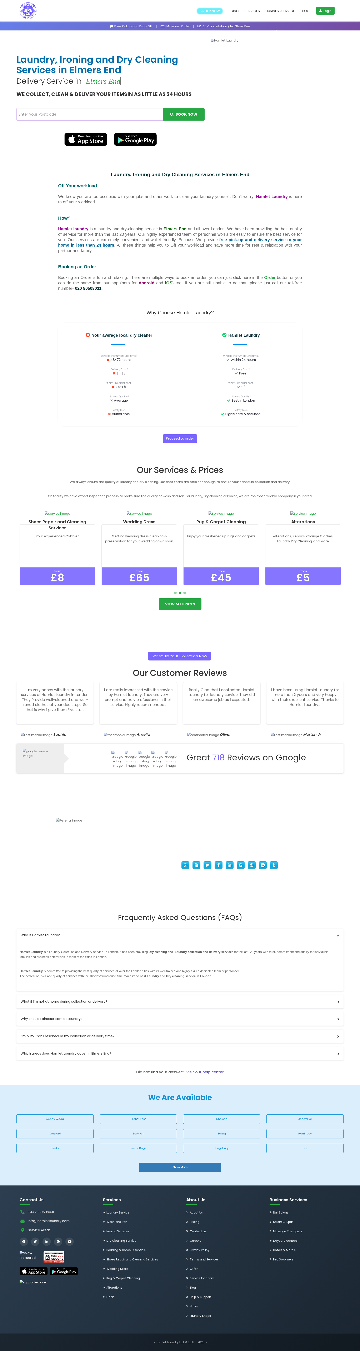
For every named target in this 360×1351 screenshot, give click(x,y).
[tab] (180, 935)
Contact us (198, 1231)
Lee (305, 1148)
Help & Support (200, 1297)
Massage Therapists (287, 1231)
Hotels (194, 1306)
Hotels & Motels (284, 1250)
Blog (305, 11)
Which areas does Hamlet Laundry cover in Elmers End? (66, 1053)
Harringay (305, 1133)
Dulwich (138, 1133)
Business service (280, 11)
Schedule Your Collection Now (179, 656)
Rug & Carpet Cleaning (123, 1278)
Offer (194, 1269)
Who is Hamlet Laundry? (40, 935)
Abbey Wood (55, 1119)
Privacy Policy (199, 1250)
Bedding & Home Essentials (126, 1250)
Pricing (232, 11)
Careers (195, 1241)
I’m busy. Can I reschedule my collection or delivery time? (68, 1036)
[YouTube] (69, 1242)
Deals (110, 1297)
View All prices (180, 604)
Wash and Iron (116, 1222)
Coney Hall (305, 1119)
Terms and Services (204, 1259)
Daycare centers (285, 1241)
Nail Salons (280, 1212)
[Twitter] (35, 1242)
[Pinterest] (58, 1242)
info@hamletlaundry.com (49, 1221)
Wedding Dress (117, 1269)
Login (327, 11)
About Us (196, 1212)
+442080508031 (41, 1212)
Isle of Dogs (138, 1148)
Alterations (114, 1287)
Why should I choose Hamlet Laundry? (51, 1018)
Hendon (55, 1148)
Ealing (222, 1133)
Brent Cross (138, 1119)
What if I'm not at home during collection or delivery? (64, 1001)
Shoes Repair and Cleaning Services (132, 1259)
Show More (180, 1167)
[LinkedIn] (46, 1242)
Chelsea (222, 1119)
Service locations (202, 1278)
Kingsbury (221, 1148)
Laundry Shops (200, 1316)
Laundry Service (117, 1212)
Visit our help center (205, 1072)
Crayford (55, 1133)
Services (252, 11)
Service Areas (39, 1230)
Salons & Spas (283, 1222)
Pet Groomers (283, 1259)
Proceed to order (180, 438)
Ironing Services (117, 1231)
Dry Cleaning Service (121, 1241)
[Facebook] (24, 1242)
